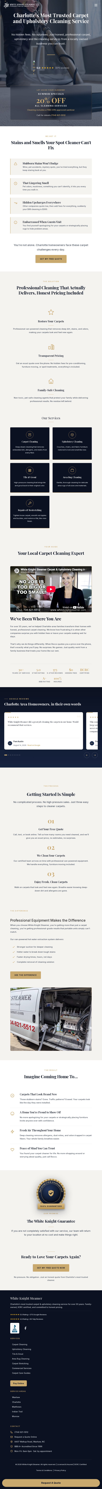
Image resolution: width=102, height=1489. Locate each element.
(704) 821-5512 (58, 115)
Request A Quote (51, 1483)
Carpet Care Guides (21, 1373)
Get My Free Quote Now (51, 1268)
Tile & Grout (17, 1354)
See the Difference (25, 975)
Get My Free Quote (51, 259)
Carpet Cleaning (19, 1344)
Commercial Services (21, 1368)
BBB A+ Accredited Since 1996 (28, 1446)
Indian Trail (17, 1411)
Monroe (15, 1416)
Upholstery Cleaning (21, 1349)
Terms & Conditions (44, 1470)
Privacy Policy (60, 1470)
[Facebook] (25, 1328)
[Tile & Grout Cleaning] (29, 477)
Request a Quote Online (25, 1437)
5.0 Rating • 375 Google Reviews (28, 1314)
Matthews (16, 1407)
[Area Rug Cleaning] (72, 477)
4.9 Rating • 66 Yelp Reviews (26, 1319)
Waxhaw (16, 1397)
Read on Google (33, 745)
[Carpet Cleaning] (29, 443)
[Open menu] (96, 5)
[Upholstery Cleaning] (72, 443)
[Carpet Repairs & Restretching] (29, 512)
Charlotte (16, 1402)
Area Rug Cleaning (20, 1359)
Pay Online (18, 1383)
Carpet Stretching (20, 1363)
